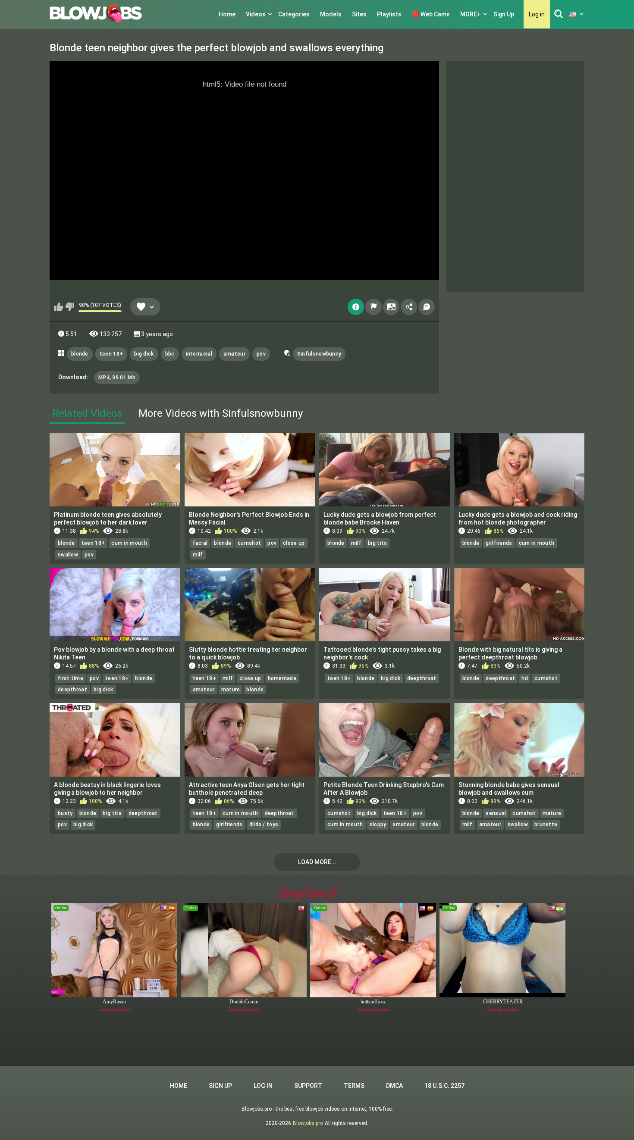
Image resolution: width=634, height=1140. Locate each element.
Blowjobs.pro (308, 1123)
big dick (144, 354)
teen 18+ (111, 354)
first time (70, 678)
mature (230, 690)
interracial (199, 354)
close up (293, 543)
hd (524, 678)
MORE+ (470, 14)
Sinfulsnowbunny (319, 354)
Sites (359, 14)
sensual (496, 813)
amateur (234, 354)
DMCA (394, 1085)
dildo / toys (264, 824)
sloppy (378, 824)
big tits (377, 543)
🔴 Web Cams (431, 14)
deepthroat (72, 690)
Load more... (317, 862)
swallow (68, 555)
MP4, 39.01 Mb (116, 378)
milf (198, 555)
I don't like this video (69, 307)
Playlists (389, 14)
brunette (545, 824)
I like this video (58, 307)
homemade (282, 678)
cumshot (249, 543)
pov (261, 354)
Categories (294, 14)
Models (331, 14)
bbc (170, 354)
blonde (79, 354)
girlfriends (499, 543)
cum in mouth (129, 543)
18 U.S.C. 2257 (444, 1085)
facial (200, 543)
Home (227, 14)
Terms (354, 1085)
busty (65, 813)
